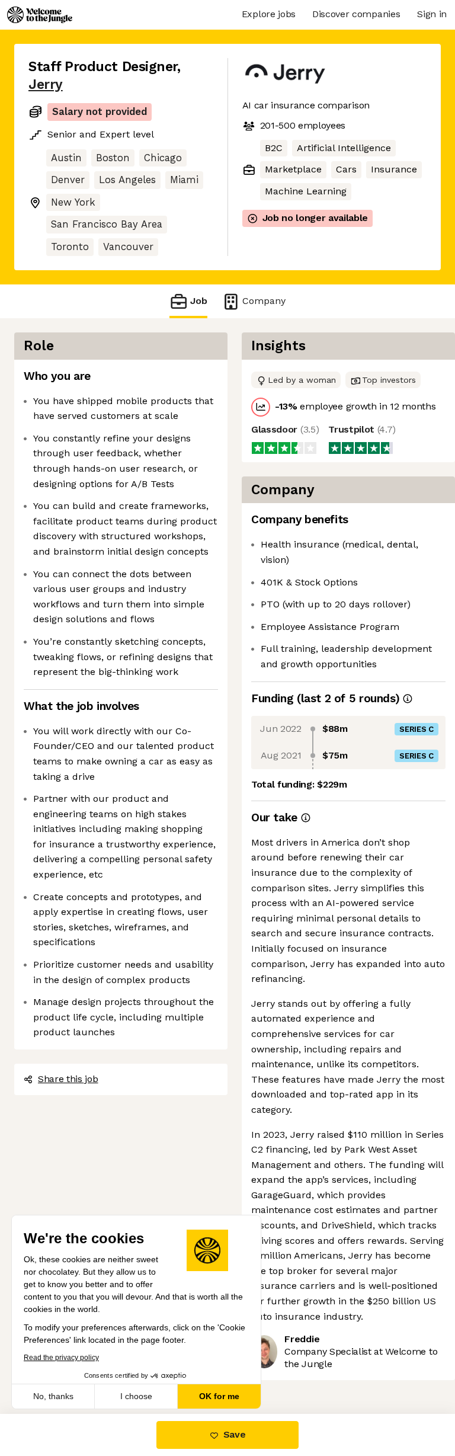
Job (198, 300)
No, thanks (53, 1396)
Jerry (45, 84)
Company (264, 300)
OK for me (219, 1396)
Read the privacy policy (61, 1357)
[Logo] (39, 15)
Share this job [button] (68, 1078)
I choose (136, 1396)
